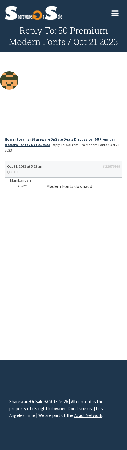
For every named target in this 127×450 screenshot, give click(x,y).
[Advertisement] (63, 96)
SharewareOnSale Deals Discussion (62, 139)
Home (9, 139)
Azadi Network (88, 415)
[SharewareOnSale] (35, 12)
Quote (13, 172)
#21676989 (111, 166)
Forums (23, 139)
